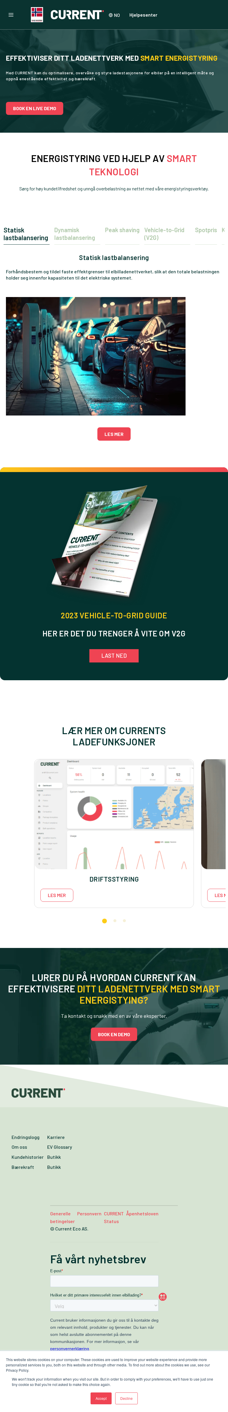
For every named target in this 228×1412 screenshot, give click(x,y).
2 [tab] (114, 920)
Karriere (56, 1137)
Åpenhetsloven (142, 1213)
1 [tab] (104, 921)
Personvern (89, 1213)
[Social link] (174, 1296)
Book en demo (114, 1034)
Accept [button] (101, 1398)
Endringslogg (25, 1137)
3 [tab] (124, 920)
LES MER (114, 434)
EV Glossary (59, 1147)
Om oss (19, 1147)
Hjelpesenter (143, 14)
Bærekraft (23, 1167)
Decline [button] (126, 1398)
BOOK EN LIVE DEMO (34, 108)
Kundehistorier (28, 1157)
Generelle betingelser (62, 1217)
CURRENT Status (114, 1217)
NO (117, 15)
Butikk (54, 1157)
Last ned (114, 655)
